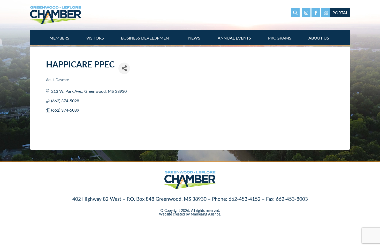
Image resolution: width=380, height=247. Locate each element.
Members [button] (59, 38)
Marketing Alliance (205, 214)
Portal (340, 12)
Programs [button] (280, 38)
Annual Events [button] (235, 38)
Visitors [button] (95, 38)
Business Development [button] (146, 38)
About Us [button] (319, 38)
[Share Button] (124, 68)
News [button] (194, 38)
